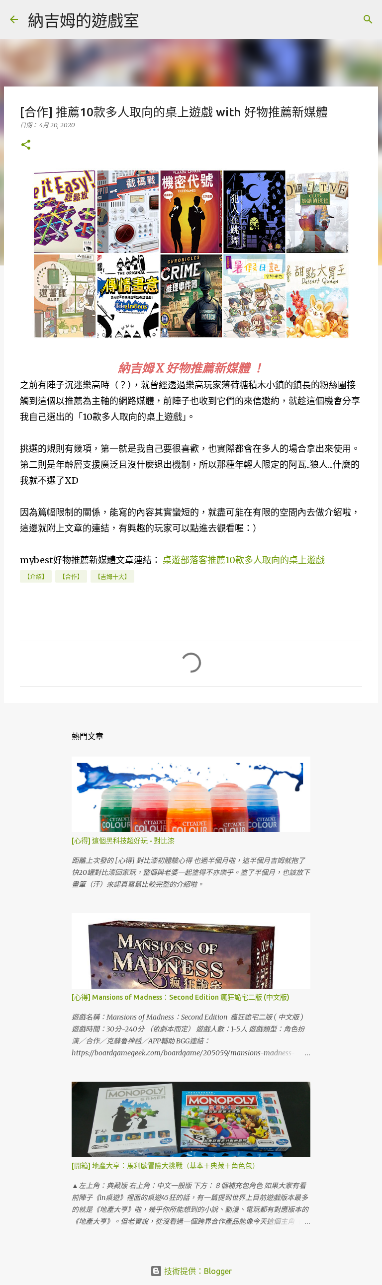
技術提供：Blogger (197, 1271)
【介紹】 (36, 577)
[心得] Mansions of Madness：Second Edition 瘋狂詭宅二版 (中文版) (180, 997)
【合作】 (71, 577)
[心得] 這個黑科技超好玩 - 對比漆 (123, 841)
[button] (26, 145)
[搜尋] (153, 19)
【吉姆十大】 (112, 577)
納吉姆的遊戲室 (83, 20)
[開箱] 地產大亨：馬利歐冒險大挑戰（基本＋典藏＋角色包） (165, 1166)
